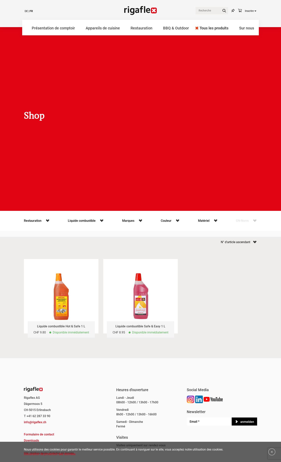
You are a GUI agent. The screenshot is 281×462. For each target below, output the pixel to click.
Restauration (141, 28)
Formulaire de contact (39, 434)
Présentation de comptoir (53, 28)
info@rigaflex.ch (35, 422)
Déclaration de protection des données (50, 454)
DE (26, 11)
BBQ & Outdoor (176, 28)
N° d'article (228, 242)
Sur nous (246, 28)
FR (31, 11)
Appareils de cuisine (103, 28)
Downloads (31, 440)
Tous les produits (214, 28)
